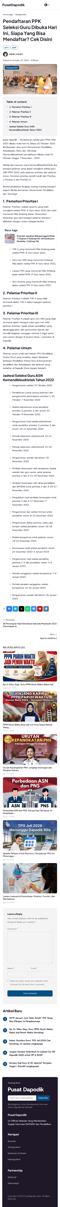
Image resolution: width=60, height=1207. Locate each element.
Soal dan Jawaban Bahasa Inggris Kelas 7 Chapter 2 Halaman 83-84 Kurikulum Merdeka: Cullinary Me (36, 238)
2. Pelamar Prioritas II (20, 111)
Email (34, 968)
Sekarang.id (13, 1183)
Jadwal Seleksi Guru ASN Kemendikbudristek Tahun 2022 (25, 128)
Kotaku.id (12, 1177)
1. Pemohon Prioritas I (20, 107)
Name (10, 968)
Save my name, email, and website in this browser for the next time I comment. (29, 983)
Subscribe (43, 1097)
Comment (12, 929)
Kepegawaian (12, 67)
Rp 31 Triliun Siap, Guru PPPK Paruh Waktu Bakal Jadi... (29, 684)
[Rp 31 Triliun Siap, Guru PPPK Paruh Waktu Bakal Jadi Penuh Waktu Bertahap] (30, 680)
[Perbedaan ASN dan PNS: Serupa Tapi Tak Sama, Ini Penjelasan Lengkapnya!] (30, 806)
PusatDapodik (13, 5)
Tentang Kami (14, 1147)
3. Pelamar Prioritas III (20, 116)
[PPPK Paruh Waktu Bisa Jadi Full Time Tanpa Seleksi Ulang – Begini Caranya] (30, 721)
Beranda (12, 1141)
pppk (14, 47)
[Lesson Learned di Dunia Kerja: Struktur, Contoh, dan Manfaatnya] (30, 892)
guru (6, 47)
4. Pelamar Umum (18, 121)
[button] (46, 609)
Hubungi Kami (14, 1159)
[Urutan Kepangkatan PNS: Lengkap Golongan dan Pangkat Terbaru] (30, 763)
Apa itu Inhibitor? (48, 638)
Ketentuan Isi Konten (17, 1153)
